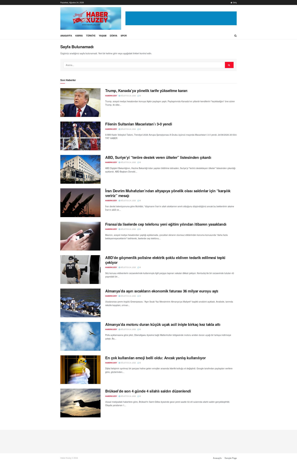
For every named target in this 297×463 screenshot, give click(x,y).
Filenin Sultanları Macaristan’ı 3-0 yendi (138, 123)
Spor (124, 35)
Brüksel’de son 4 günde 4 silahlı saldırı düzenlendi (148, 391)
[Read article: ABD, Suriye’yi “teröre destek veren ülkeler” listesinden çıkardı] (80, 169)
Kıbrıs (79, 35)
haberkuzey (111, 95)
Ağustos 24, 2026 (128, 95)
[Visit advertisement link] (181, 18)
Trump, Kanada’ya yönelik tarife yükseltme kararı (146, 90)
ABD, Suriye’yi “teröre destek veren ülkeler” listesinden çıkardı (158, 157)
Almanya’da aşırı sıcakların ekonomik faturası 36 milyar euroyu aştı (161, 291)
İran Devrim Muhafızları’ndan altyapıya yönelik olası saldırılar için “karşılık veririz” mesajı (167, 193)
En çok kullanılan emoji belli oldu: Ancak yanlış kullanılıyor (155, 357)
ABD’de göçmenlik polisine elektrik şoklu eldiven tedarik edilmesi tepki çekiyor (165, 260)
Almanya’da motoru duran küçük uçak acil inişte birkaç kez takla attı (162, 324)
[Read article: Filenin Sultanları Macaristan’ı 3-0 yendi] (80, 136)
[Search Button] (235, 35)
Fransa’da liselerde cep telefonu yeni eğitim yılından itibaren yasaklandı (165, 224)
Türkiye (90, 35)
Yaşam (102, 35)
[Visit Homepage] (90, 18)
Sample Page (231, 458)
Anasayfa (66, 35)
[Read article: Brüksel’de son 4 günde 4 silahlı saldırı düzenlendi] (80, 403)
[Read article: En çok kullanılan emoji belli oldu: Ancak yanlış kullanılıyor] (80, 369)
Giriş (234, 2)
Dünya (113, 35)
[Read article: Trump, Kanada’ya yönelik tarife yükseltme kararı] (80, 102)
